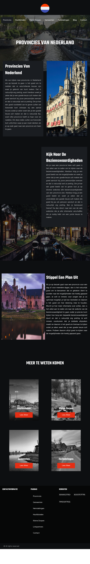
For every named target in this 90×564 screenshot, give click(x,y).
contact (83, 20)
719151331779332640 (66, 501)
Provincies (7, 20)
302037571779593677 (82, 494)
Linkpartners (38, 526)
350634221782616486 (67, 494)
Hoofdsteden (20, 20)
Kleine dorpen (35, 20)
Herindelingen (63, 20)
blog (75, 20)
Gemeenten (49, 20)
